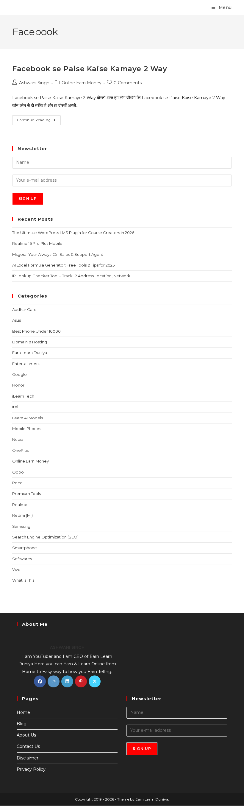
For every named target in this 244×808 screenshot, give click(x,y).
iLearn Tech (23, 396)
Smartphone (24, 547)
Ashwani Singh (34, 82)
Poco (17, 482)
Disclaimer (27, 758)
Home (23, 712)
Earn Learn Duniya (29, 352)
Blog (21, 723)
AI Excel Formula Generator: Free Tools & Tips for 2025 (63, 265)
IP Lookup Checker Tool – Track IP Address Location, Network (71, 275)
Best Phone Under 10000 (36, 331)
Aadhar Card (24, 309)
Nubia (18, 439)
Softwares (22, 558)
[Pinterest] (81, 681)
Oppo (18, 472)
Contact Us (28, 746)
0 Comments (128, 82)
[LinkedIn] (67, 681)
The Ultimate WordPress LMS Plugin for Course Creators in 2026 (73, 232)
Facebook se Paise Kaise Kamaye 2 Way (89, 68)
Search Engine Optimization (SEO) (45, 537)
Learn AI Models (27, 417)
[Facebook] (40, 681)
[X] (95, 681)
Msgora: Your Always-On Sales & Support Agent (57, 254)
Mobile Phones (26, 428)
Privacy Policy (31, 769)
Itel (15, 406)
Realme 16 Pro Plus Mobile (37, 243)
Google (19, 374)
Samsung (21, 526)
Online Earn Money (81, 82)
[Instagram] (54, 681)
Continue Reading (39, 118)
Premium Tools (26, 493)
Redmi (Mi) (22, 515)
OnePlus (20, 450)
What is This (23, 580)
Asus (16, 320)
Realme (19, 504)
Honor (18, 385)
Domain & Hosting (29, 342)
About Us (26, 735)
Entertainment (26, 363)
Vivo (16, 569)
